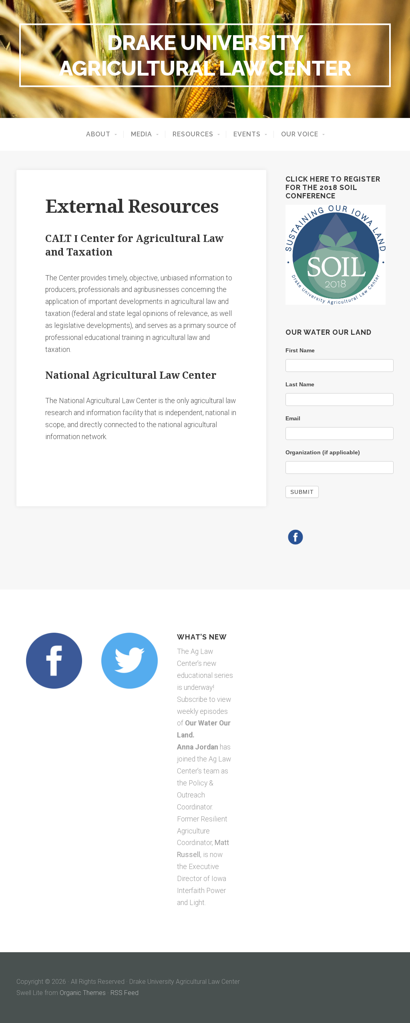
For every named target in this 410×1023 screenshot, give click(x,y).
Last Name (299, 384)
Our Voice (299, 134)
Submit (302, 492)
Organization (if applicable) (322, 452)
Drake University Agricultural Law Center (205, 55)
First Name (300, 350)
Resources (193, 134)
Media (141, 134)
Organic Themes (83, 993)
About (98, 134)
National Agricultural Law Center (131, 375)
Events (247, 134)
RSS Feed (125, 993)
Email (292, 418)
